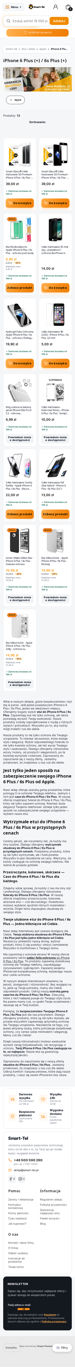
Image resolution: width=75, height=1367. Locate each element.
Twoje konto (16, 1266)
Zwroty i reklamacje (20, 1199)
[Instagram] (21, 1179)
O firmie (13, 1248)
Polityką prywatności (54, 1321)
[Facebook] (12, 1179)
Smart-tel (11, 48)
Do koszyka (22, 203)
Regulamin (50, 1314)
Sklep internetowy (36, 1346)
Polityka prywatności (53, 1204)
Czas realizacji (17, 1218)
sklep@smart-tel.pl (26, 1170)
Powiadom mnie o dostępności (19, 439)
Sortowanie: (37, 122)
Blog (43, 1223)
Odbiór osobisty (18, 1253)
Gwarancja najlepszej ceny (50, 1211)
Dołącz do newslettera (24, 1309)
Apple (42, 48)
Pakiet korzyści (49, 1218)
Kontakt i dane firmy (21, 1242)
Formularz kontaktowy (15, 1206)
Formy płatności (18, 1213)
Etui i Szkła (28, 48)
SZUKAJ (59, 21)
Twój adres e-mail (19, 1304)
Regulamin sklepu (51, 1199)
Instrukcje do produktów (16, 1260)
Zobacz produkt (19, 288)
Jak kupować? (17, 1223)
